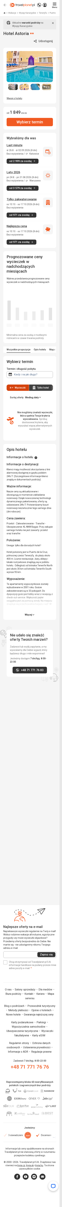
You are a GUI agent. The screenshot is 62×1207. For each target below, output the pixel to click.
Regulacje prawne (41, 1051)
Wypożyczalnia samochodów (29, 1026)
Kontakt (29, 993)
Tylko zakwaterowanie (22, 199)
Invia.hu (39, 1165)
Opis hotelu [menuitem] (40, 349)
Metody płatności (18, 1010)
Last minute (14, 145)
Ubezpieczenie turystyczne (22, 1031)
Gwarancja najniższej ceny (39, 1014)
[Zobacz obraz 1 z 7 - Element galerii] (13, 87)
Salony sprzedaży (25, 989)
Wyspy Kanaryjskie (28, 13)
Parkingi (42, 1022)
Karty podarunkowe (22, 1022)
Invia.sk (30, 1165)
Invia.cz (21, 1165)
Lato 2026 (13, 172)
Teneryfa (43, 13)
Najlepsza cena (17, 226)
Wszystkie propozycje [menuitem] (18, 349)
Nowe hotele (13, 1014)
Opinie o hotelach (41, 1010)
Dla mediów (46, 989)
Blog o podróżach (14, 1006)
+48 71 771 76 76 (30, 1067)
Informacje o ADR (18, 1051)
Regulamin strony (19, 1043)
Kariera (40, 993)
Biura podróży (13, 993)
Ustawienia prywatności (37, 1047)
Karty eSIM (38, 1035)
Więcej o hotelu (14, 98)
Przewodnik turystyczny (41, 1006)
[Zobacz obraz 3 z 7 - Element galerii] (35, 87)
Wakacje (12, 13)
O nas (8, 989)
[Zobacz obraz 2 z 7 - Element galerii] (24, 87)
